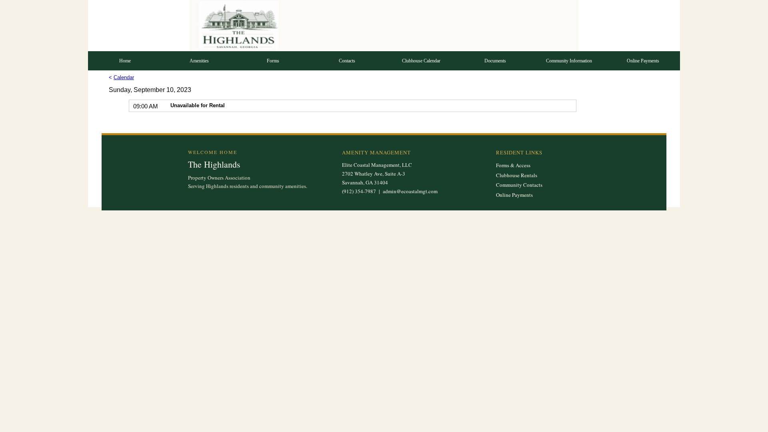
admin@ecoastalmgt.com (410, 191)
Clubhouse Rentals (516, 175)
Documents (495, 61)
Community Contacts (519, 184)
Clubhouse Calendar (421, 61)
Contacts (347, 61)
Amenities (199, 61)
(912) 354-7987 (359, 191)
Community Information (569, 61)
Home (125, 61)
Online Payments (643, 61)
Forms (273, 61)
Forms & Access (513, 165)
